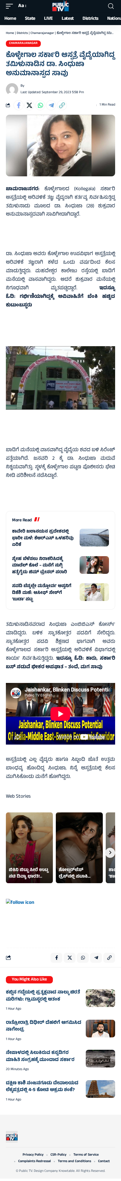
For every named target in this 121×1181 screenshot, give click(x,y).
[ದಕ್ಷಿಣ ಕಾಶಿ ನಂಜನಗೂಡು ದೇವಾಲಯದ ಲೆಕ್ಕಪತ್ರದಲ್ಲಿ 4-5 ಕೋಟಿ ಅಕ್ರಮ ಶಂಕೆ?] (100, 1089)
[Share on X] (29, 105)
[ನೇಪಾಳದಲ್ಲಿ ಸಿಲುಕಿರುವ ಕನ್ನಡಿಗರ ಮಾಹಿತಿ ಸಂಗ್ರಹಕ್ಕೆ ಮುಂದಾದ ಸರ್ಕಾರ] (100, 1058)
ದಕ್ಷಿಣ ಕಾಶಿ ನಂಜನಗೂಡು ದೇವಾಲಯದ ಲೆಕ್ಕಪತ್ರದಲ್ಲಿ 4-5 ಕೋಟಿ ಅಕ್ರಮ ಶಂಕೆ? (42, 1087)
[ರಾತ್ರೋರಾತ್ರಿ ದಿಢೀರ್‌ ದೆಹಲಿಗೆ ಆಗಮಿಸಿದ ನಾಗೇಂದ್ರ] (100, 1028)
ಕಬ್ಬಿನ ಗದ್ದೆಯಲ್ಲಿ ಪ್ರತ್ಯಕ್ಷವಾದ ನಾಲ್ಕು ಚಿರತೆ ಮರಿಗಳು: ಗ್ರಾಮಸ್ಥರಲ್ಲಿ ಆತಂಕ (43, 996)
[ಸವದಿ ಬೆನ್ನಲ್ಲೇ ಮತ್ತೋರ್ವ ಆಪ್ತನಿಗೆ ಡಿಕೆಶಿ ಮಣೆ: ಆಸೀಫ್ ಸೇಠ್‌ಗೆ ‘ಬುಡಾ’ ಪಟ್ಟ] (94, 592)
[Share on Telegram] (51, 105)
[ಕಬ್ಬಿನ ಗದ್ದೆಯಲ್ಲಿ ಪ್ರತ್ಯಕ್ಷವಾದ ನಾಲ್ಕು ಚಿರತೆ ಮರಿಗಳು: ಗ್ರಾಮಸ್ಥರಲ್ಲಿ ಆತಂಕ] (100, 998)
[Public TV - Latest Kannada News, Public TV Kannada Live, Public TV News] (60, 6)
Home (10, 33)
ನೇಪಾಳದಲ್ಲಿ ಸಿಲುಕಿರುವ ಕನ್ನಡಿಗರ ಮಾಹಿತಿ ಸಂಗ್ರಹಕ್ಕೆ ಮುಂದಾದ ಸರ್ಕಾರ (40, 1056)
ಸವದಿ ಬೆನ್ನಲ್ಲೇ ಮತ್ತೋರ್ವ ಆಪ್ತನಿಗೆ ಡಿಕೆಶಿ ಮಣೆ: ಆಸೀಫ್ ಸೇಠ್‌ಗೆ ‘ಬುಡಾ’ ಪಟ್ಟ (41, 593)
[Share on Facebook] (18, 105)
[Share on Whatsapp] (40, 105)
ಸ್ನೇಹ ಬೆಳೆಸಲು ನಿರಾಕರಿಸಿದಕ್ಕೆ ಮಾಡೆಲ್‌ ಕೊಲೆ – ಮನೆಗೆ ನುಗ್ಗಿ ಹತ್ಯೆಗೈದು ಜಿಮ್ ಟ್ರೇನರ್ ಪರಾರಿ (39, 566)
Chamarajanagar (42, 33)
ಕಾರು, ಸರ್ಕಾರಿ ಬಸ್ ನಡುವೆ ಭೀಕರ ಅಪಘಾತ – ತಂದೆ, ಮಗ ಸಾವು (60, 663)
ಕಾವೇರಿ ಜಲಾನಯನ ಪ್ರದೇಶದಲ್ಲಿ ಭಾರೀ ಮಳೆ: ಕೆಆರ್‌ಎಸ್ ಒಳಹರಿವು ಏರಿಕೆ (43, 538)
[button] (11, 6)
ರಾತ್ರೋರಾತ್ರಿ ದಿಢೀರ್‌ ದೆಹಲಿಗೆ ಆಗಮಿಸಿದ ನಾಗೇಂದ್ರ (43, 1026)
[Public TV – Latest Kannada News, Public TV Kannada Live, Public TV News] (12, 1137)
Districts (22, 33)
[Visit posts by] (12, 89)
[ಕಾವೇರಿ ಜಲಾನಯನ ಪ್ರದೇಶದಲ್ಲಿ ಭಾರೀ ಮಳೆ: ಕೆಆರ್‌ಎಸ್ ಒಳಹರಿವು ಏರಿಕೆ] (94, 537)
